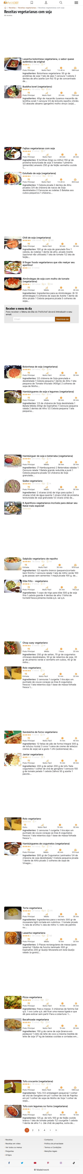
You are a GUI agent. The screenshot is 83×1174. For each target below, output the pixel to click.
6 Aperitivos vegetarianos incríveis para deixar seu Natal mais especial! (50, 504)
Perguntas (10, 1151)
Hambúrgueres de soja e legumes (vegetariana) (48, 391)
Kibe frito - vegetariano (35, 581)
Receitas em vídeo (13, 1144)
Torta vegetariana (32, 908)
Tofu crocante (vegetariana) (38, 1081)
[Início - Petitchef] (5, 8)
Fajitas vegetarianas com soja (39, 148)
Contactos (48, 1140)
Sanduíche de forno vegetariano (40, 732)
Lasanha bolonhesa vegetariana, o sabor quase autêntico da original (48, 60)
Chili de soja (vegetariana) (37, 237)
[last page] (56, 1130)
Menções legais (50, 1151)
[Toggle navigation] (76, 2)
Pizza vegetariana (32, 997)
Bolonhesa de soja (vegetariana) (40, 366)
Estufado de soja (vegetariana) (39, 173)
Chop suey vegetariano (35, 642)
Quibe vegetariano (32, 481)
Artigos (9, 1155)
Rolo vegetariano (32, 667)
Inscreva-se (62, 319)
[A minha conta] (46, 2)
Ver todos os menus (14, 1147)
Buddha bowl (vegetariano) (37, 86)
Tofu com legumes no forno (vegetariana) (45, 1106)
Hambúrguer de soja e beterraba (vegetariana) (48, 456)
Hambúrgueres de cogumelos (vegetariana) (46, 843)
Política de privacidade (53, 1144)
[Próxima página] (50, 1130)
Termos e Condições (52, 1147)
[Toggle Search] (61, 2)
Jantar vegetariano (33, 754)
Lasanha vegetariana (34, 933)
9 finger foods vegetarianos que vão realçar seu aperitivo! (49, 263)
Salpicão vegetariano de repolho (40, 558)
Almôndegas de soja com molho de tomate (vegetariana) (46, 280)
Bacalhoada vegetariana (36, 1019)
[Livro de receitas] (32, 2)
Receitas (9, 1140)
